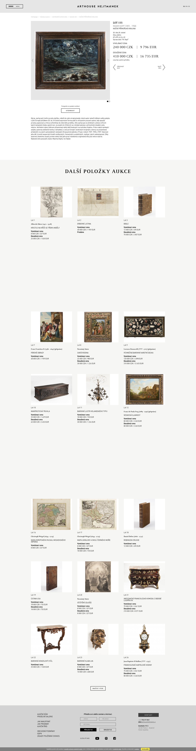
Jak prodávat (43, 724)
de (189, 6)
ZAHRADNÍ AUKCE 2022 (59, 17)
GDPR (39, 733)
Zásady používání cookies (48, 736)
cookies (137, 749)
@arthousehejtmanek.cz (147, 722)
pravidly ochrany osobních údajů (73, 749)
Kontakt (148, 715)
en (186, 6)
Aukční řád (42, 726)
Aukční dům (42, 714)
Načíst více (98, 688)
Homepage (34, 17)
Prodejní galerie (45, 716)
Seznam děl (73, 17)
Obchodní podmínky (46, 731)
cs (184, 6)
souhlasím (145, 749)
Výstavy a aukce (45, 17)
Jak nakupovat (43, 721)
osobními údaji (117, 749)
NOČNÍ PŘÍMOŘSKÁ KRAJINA (88, 17)
